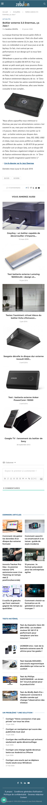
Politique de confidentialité (15, 794)
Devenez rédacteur (35, 794)
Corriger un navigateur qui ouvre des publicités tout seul (23, 730)
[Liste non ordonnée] (19, 478)
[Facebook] (18, 783)
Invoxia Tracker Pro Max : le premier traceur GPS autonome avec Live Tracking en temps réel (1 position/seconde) (12, 572)
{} (32, 478)
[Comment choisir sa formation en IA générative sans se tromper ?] (34, 590)
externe (16, 178)
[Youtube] (29, 783)
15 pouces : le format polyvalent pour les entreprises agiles (34, 568)
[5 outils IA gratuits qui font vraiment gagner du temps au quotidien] (12, 590)
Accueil (5, 12)
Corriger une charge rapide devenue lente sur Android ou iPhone (23, 751)
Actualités (16, 12)
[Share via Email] (39, 188)
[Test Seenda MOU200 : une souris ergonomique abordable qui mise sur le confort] (10, 665)
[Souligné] (10, 478)
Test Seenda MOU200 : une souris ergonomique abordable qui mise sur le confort (32, 665)
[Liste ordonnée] (16, 478)
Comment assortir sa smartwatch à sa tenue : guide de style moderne (34, 540)
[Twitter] (21, 783)
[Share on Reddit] (36, 188)
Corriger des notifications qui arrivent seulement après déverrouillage (24, 740)
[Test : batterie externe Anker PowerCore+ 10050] (23, 380)
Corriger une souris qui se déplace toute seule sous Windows (22, 761)
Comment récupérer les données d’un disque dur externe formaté (12, 540)
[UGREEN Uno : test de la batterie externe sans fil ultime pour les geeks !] (10, 650)
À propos (8, 792)
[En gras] (4, 478)
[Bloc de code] (25, 478)
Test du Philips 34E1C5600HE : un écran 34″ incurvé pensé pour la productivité (31, 680)
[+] (35, 478)
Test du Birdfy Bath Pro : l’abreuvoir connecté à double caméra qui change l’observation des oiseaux (32, 697)
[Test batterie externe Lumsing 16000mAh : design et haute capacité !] (23, 257)
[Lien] (28, 478)
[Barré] (13, 478)
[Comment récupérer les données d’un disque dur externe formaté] (12, 526)
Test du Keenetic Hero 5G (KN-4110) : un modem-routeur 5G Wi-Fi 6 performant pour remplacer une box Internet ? (32, 631)
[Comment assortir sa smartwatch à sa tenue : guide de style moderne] (34, 526)
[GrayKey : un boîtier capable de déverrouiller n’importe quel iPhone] (23, 216)
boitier (6, 178)
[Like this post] (28, 188)
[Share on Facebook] (30, 188)
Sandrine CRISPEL (11, 29)
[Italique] (7, 478)
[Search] (44, 3)
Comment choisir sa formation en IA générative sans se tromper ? (34, 604)
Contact (23, 797)
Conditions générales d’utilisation (28, 792)
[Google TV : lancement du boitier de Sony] (23, 421)
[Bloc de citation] (22, 478)
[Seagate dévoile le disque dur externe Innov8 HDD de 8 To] (23, 339)
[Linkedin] (25, 783)
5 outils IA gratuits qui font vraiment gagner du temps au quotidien (12, 604)
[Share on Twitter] (33, 188)
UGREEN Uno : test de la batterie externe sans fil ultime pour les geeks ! (31, 648)
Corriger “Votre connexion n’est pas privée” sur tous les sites (23, 720)
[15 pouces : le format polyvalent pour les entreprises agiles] (34, 554)
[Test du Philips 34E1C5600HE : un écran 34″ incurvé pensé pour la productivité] (10, 680)
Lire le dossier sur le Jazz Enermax (19, 163)
